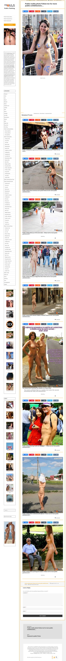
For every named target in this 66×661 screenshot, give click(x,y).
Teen (5, 280)
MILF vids (7, 255)
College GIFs (7, 152)
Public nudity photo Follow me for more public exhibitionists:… (37, 583)
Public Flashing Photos (8, 18)
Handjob (5, 113)
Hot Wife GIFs (7, 156)
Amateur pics (7, 183)
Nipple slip (6, 123)
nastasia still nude (10, 359)
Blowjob (5, 101)
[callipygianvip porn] (9, 334)
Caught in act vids (8, 239)
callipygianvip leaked (9, 390)
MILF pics (7, 210)
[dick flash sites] (9, 345)
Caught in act (6, 105)
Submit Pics (10, 24)
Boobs (5, 103)
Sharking (5, 278)
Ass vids (6, 231)
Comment (25, 592)
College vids (7, 241)
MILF (5, 121)
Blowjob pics (7, 191)
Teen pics (7, 222)
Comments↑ (58, 154)
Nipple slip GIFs (8, 163)
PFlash (26, 584)
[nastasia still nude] (9, 355)
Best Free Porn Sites (8, 516)
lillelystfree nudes (10, 450)
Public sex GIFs (8, 169)
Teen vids (7, 268)
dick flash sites (9, 349)
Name (24, 607)
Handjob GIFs (7, 154)
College (5, 107)
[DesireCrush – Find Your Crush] (10, 36)
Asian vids (7, 229)
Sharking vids (7, 266)
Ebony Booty (42, 113)
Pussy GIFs (7, 171)
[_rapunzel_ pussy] (9, 404)
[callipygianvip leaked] (9, 386)
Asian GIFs (7, 140)
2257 (41, 653)
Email (24, 611)
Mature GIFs (7, 160)
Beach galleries (8, 130)
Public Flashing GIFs (7, 20)
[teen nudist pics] (9, 303)
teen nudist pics (9, 307)
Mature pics (7, 208)
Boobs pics (7, 193)
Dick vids (6, 243)
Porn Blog (6, 127)
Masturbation (6, 117)
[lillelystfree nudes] (9, 446)
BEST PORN (33, 0)
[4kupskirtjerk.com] (9, 498)
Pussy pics (7, 220)
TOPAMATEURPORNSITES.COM (41, 0)
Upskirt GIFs (7, 177)
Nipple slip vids (7, 257)
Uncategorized (7, 282)
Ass (5, 97)
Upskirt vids (7, 270)
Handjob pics (7, 202)
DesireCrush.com (58, 0)
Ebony (5, 111)
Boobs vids (7, 237)
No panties (6, 125)
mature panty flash (10, 439)
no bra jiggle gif (9, 419)
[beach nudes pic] (9, 477)
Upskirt (5, 284)
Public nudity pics (8, 216)
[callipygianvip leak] (9, 376)
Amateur (5, 94)
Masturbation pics (8, 206)
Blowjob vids (7, 235)
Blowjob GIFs (7, 146)
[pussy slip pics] (9, 365)
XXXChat (51, 0)
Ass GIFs (6, 142)
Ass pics (6, 187)
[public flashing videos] (9, 324)
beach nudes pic (10, 481)
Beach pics (7, 189)
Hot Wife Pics (7, 204)
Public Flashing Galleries (8, 128)
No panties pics (8, 214)
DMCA (44, 653)
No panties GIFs (8, 165)
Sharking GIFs (7, 173)
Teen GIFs (7, 175)
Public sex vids (7, 262)
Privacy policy (50, 653)
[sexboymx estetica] (9, 314)
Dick (5, 109)
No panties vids (8, 259)
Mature (5, 119)
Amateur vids (7, 228)
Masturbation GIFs (8, 158)
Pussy (5, 276)
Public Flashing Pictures (8, 181)
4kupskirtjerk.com (10, 502)
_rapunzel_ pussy (10, 408)
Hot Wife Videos (8, 249)
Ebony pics (7, 200)
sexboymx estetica (10, 318)
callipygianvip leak (10, 380)
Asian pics (7, 185)
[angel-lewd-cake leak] (9, 487)
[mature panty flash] (9, 435)
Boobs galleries (8, 132)
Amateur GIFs (7, 138)
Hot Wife (5, 115)
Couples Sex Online (48, 113)
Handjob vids (7, 247)
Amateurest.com (36, 113)
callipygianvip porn (10, 338)
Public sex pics (7, 218)
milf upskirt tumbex (10, 429)
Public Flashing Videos (8, 16)
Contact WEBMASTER (34, 653)
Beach (5, 99)
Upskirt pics (7, 224)
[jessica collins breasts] (9, 456)
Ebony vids (7, 245)
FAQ (54, 653)
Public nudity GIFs (8, 167)
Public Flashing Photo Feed (9, 179)
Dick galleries (7, 134)
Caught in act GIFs (8, 150)
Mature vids (7, 253)
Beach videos (7, 233)
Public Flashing (9, 8)
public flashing (9, 297)
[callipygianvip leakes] (9, 466)
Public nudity (6, 272)
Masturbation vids (8, 251)
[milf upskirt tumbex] (9, 425)
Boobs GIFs (7, 148)
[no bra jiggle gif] (9, 415)
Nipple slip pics (7, 212)
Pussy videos (7, 264)
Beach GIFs (7, 144)
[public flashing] (9, 293)
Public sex (6, 274)
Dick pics (6, 198)
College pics (7, 196)
